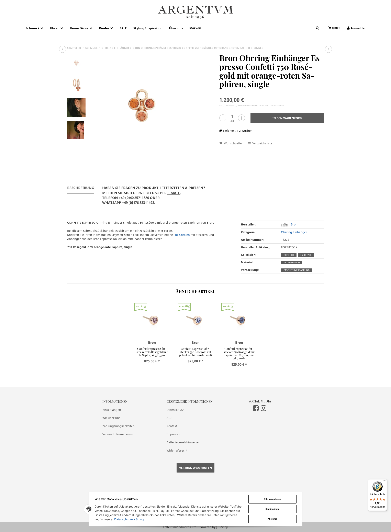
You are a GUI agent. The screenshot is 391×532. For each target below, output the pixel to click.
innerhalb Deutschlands (261, 105)
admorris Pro (187, 527)
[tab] (153, 197)
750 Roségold (291, 262)
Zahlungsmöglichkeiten (118, 426)
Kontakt (172, 426)
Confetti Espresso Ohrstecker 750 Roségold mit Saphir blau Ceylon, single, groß (239, 353)
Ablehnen (272, 519)
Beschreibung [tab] (80, 187)
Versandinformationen (117, 434)
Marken (195, 28)
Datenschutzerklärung (129, 519)
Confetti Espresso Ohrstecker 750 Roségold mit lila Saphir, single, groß (152, 352)
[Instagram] (263, 408)
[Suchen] (317, 28)
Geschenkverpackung (296, 270)
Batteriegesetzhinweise (183, 442)
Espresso (305, 255)
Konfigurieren (272, 509)
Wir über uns (111, 418)
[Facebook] (256, 408)
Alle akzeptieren (272, 499)
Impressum (174, 434)
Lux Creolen (182, 235)
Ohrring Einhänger (294, 232)
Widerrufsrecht (177, 450)
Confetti (288, 255)
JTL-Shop (222, 527)
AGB (169, 418)
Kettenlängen (111, 410)
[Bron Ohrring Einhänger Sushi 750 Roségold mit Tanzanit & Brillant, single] (62, 49)
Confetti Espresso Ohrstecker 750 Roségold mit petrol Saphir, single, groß (195, 352)
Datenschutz (175, 410)
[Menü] (384, 481)
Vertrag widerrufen (195, 468)
